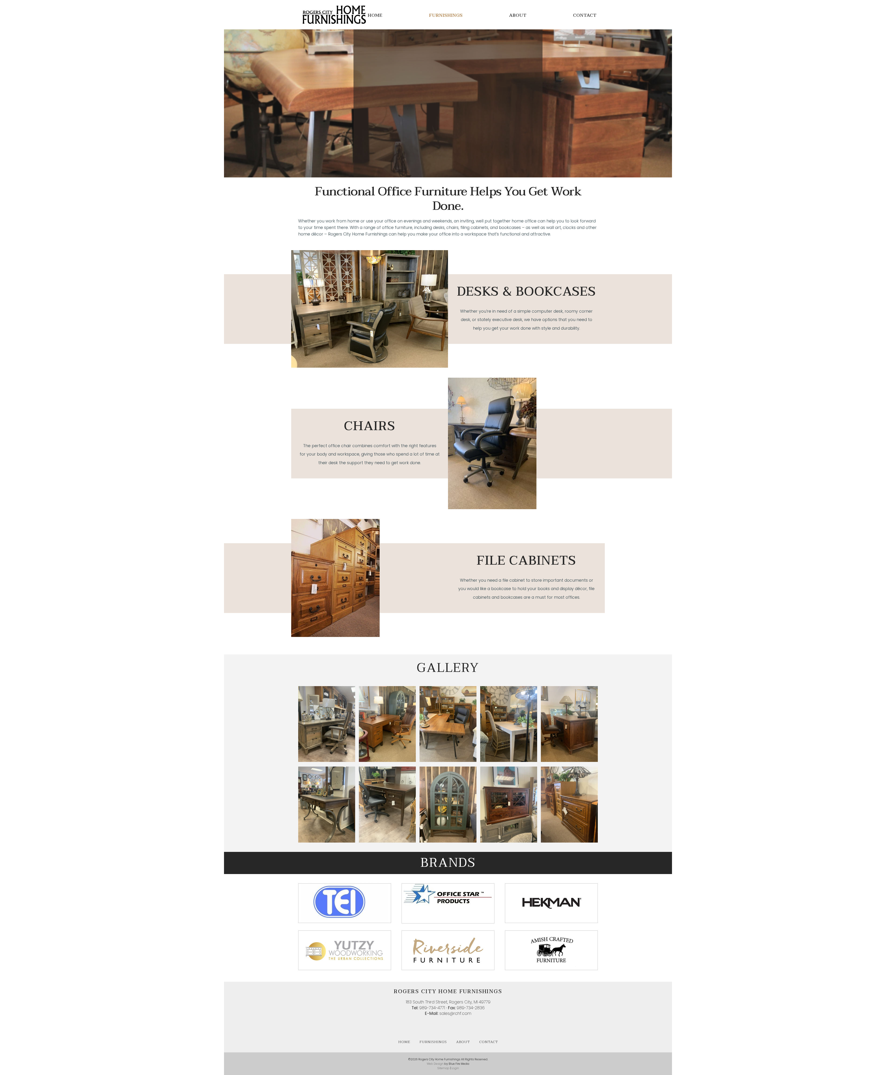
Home (375, 15)
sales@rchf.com (455, 1013)
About (518, 15)
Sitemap (443, 1068)
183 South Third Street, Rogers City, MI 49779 (448, 1002)
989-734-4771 (432, 1008)
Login (455, 1068)
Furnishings (446, 15)
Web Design (435, 1064)
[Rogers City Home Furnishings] (334, 22)
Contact (585, 15)
